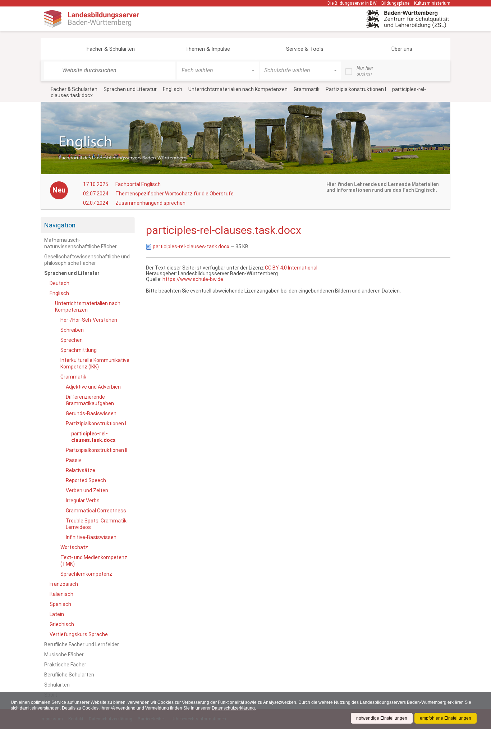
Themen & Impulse (207, 49)
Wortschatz (74, 547)
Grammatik (307, 89)
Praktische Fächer (65, 664)
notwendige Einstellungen (381, 718)
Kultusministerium (432, 3)
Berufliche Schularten (69, 675)
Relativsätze (80, 470)
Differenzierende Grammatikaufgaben (90, 400)
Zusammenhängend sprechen (150, 203)
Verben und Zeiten (87, 490)
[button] (51, 49)
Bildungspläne (395, 3)
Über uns (401, 49)
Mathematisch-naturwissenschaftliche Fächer (80, 243)
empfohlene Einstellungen (445, 718)
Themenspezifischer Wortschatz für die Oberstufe (174, 193)
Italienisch (61, 594)
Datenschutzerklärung (233, 708)
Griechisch (62, 624)
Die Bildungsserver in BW (352, 3)
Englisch (172, 89)
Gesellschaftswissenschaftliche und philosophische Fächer (87, 260)
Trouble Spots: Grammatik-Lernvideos (97, 524)
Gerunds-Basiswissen (91, 413)
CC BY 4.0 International (291, 268)
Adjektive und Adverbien (93, 387)
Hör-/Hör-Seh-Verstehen (88, 320)
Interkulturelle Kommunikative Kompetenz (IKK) (94, 363)
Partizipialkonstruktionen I (356, 89)
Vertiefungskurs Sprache (79, 634)
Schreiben (72, 330)
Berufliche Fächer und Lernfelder (81, 644)
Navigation (59, 225)
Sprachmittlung (78, 350)
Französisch (64, 584)
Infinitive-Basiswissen (91, 537)
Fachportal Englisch (138, 184)
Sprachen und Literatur (130, 89)
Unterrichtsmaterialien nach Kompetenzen (238, 89)
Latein (57, 614)
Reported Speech (86, 480)
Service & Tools (304, 49)
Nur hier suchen (365, 71)
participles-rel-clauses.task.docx (93, 437)
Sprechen (71, 340)
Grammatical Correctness (96, 510)
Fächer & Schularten (111, 49)
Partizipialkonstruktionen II (96, 450)
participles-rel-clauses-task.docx (191, 246)
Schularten (57, 685)
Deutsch (59, 283)
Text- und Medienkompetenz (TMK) (93, 560)
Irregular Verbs (83, 500)
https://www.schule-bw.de (192, 279)
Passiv (73, 460)
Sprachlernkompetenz (86, 574)
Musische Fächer (64, 654)
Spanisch (60, 604)
